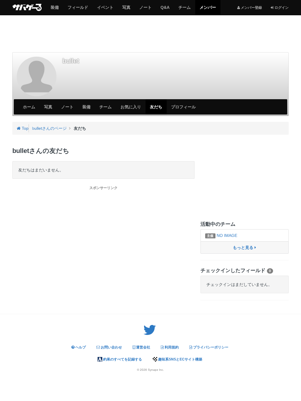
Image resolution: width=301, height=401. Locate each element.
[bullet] (36, 76)
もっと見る (244, 247)
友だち (156, 107)
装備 (54, 10)
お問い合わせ (111, 347)
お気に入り (131, 107)
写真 (126, 10)
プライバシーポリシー (210, 347)
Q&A (165, 10)
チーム (184, 10)
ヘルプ (80, 347)
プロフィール (183, 107)
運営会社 (142, 347)
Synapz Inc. (156, 369)
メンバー (207, 10)
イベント (105, 10)
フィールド (77, 10)
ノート (145, 10)
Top (25, 128)
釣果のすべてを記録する (122, 359)
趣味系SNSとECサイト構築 (179, 359)
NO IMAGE (222, 235)
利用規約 (171, 347)
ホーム (29, 107)
